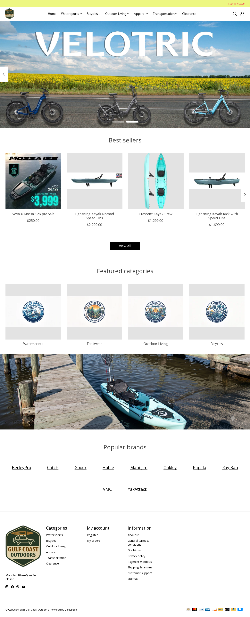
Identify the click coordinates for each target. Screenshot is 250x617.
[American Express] (207, 610)
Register (92, 535)
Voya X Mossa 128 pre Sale (33, 214)
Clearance (189, 14)
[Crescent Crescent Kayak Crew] (156, 181)
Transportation (56, 558)
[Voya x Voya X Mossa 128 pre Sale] (33, 181)
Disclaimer (134, 550)
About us (133, 535)
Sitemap (133, 579)
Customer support (140, 573)
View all (125, 246)
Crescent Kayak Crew (155, 214)
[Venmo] (240, 610)
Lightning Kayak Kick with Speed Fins (217, 216)
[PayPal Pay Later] (233, 610)
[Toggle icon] (235, 13)
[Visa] (201, 610)
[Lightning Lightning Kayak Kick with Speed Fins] (217, 181)
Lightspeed (71, 609)
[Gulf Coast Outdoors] (9, 13)
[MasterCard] (194, 610)
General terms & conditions (138, 542)
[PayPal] (220, 610)
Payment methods (140, 562)
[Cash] (188, 610)
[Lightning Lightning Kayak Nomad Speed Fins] (94, 181)
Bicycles (217, 343)
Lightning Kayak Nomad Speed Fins (94, 216)
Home (52, 14)
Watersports (33, 343)
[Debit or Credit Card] (227, 610)
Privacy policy (136, 556)
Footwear (94, 343)
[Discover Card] (214, 610)
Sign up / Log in (236, 3)
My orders (93, 540)
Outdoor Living (156, 343)
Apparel (51, 552)
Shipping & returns (140, 567)
